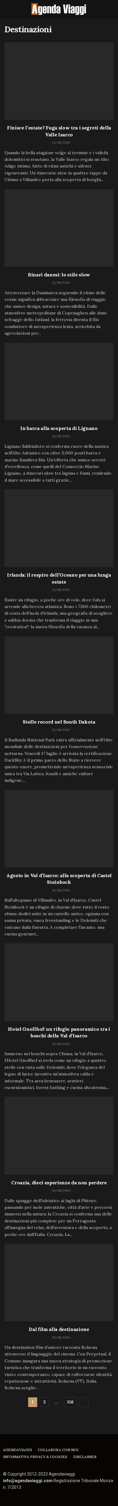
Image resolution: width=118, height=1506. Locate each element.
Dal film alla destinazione (59, 1329)
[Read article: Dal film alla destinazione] (59, 1282)
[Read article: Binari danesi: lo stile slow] (59, 228)
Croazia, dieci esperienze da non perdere (59, 1183)
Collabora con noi (58, 1449)
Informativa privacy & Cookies (35, 1456)
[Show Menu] (7, 9)
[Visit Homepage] (59, 9)
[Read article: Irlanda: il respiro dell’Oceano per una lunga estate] (59, 528)
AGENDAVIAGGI (17, 1449)
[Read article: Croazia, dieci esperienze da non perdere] (59, 1135)
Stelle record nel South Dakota (59, 722)
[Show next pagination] (84, 1402)
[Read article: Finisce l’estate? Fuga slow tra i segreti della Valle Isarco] (59, 81)
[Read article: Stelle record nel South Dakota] (59, 675)
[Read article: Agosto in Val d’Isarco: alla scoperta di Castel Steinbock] (59, 829)
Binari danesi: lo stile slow (59, 275)
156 (70, 1402)
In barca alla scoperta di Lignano (58, 428)
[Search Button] (110, 9)
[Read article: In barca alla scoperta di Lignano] (59, 381)
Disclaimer (85, 1456)
